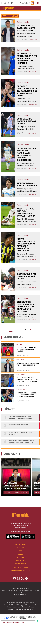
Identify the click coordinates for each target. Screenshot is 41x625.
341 (25, 329)
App (20, 551)
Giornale (20, 548)
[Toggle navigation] (35, 8)
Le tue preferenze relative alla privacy (23, 618)
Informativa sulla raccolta (13, 622)
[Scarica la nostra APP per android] (28, 536)
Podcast (20, 557)
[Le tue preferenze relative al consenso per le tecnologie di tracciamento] (37, 621)
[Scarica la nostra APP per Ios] (13, 536)
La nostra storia (20, 561)
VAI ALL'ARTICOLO (33, 39)
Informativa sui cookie (20, 567)
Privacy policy (20, 564)
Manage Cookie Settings (20, 570)
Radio (20, 554)
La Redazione (20, 544)
